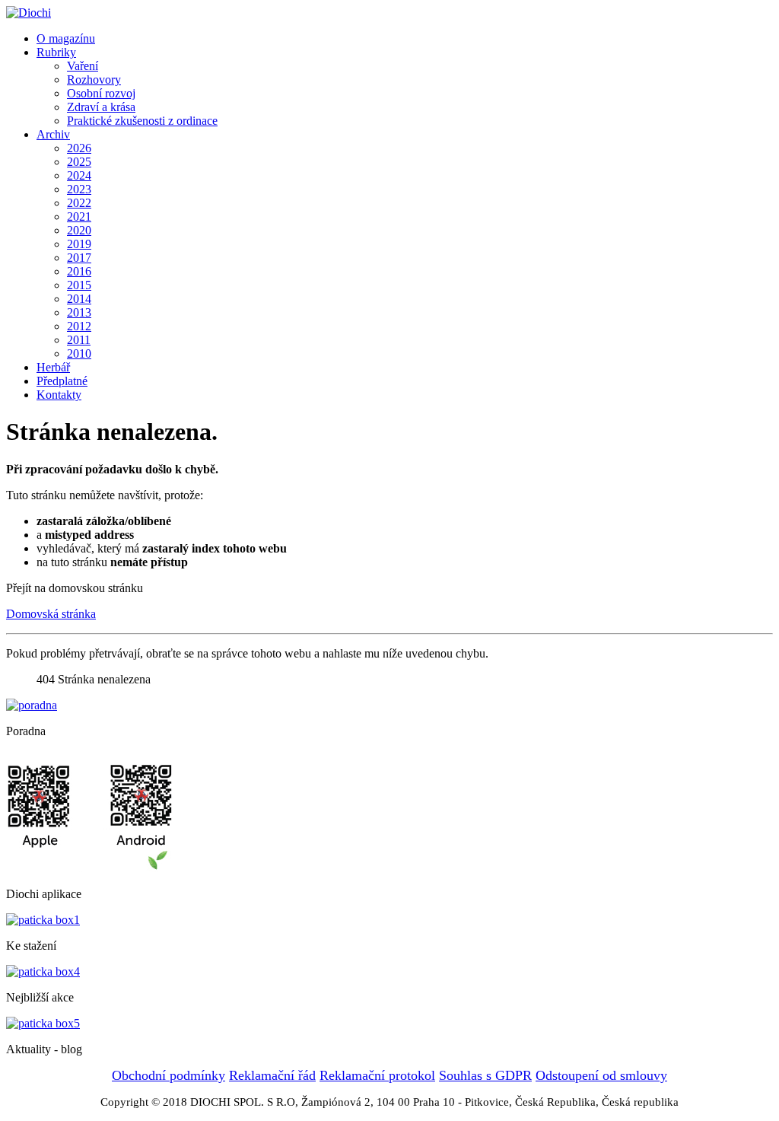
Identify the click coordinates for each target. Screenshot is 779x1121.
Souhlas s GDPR (485, 1075)
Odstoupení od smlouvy (601, 1075)
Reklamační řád (272, 1075)
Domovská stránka (51, 613)
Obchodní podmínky (168, 1075)
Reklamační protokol (377, 1075)
